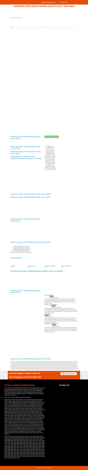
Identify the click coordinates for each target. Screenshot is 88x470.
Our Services (19, 17)
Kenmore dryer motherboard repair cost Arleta (25, 137)
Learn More (13, 17)
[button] (45, 313)
